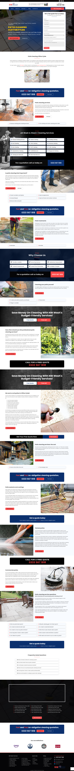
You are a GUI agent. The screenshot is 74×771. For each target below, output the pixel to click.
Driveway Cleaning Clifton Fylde (37, 707)
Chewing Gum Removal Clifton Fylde (55, 710)
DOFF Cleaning (39, 551)
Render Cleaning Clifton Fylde (20, 707)
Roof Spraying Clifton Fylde (20, 712)
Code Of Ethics (46, 766)
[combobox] (54, 35)
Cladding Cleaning (13, 760)
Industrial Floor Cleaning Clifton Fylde (55, 705)
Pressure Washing (10, 188)
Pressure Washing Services (14, 758)
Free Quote (49, 94)
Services (23, 8)
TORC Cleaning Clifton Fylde (36, 712)
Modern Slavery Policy (48, 758)
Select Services (46, 33)
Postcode (46, 30)
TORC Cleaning (24, 759)
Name (45, 19)
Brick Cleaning (12, 766)
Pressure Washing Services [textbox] (48, 35)
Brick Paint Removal (25, 765)
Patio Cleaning (39, 116)
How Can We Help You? (48, 40)
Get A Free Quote (37, 717)
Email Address (47, 22)
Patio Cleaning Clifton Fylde (36, 705)
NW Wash (22, 65)
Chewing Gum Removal (26, 764)
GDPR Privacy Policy (47, 759)
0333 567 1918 (60, 5)
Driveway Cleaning (10, 353)
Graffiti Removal (25, 761)
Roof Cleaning (12, 761)
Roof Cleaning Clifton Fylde (20, 710)
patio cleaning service (41, 65)
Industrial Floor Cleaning (26, 760)
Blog (30, 8)
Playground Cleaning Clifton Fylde (54, 709)
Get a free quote (14, 38)
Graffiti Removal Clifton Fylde (53, 707)
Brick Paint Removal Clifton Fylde (54, 712)
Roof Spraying (12, 762)
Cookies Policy (46, 760)
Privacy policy (35, 763)
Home (12, 8)
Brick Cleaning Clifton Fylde (36, 709)
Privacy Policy (46, 761)
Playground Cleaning (25, 762)
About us (18, 8)
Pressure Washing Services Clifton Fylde (22, 705)
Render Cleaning (13, 759)
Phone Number (47, 26)
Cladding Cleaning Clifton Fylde (20, 709)
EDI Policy (45, 762)
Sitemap (34, 762)
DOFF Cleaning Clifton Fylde (36, 710)
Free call (44, 320)
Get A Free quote (57, 8)
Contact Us (35, 8)
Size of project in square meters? (50, 37)
